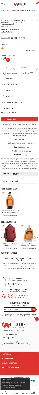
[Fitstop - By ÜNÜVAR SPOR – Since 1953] (20, 4)
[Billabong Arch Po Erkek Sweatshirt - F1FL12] (10, 233)
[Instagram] (4, 338)
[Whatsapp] (13, 338)
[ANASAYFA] (3, 10)
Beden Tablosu (31, 50)
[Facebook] (8, 338)
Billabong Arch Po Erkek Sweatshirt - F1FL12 (10, 244)
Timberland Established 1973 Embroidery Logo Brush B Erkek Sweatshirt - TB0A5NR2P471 (10, 211)
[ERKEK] (5, 10)
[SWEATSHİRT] (9, 10)
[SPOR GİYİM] (7, 10)
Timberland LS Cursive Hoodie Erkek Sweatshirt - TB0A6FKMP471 (29, 245)
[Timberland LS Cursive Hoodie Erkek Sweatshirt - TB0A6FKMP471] (29, 233)
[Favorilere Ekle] (37, 21)
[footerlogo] (13, 325)
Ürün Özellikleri (9, 119)
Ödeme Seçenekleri (10, 181)
